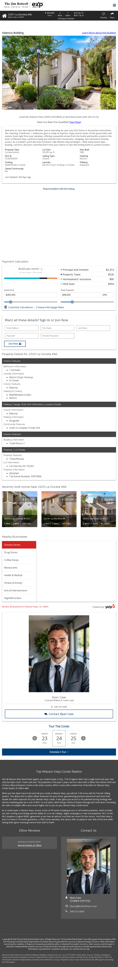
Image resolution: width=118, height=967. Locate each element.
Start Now (75, 122)
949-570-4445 (60, 706)
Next (83, 738)
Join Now (13, 343)
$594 (111, 284)
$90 (112, 279)
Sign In (45, 320)
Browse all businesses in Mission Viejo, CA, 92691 (25, 606)
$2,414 (110, 269)
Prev (34, 738)
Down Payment (67, 290)
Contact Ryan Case (61, 714)
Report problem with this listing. (59, 189)
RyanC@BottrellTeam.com (83, 906)
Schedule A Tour (58, 752)
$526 (111, 274)
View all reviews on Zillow (29, 845)
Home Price (9, 290)
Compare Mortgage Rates (50, 307)
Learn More (99, 32)
